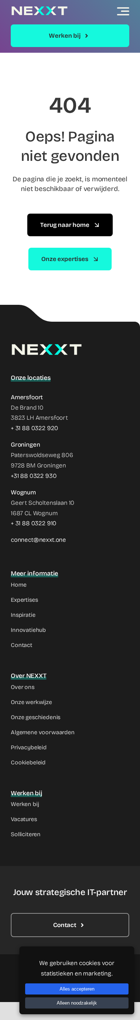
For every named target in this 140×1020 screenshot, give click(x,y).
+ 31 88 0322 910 (33, 523)
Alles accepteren (77, 989)
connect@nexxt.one (38, 540)
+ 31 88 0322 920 (34, 428)
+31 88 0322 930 (33, 476)
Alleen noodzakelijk (77, 1003)
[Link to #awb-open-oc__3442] (123, 11)
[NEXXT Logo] (39, 9)
